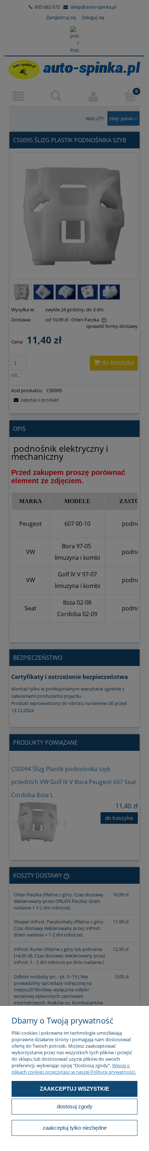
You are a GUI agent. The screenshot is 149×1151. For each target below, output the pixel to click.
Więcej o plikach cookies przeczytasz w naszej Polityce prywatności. (74, 1068)
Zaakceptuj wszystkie (74, 1089)
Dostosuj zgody (75, 1106)
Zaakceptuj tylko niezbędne (75, 1128)
